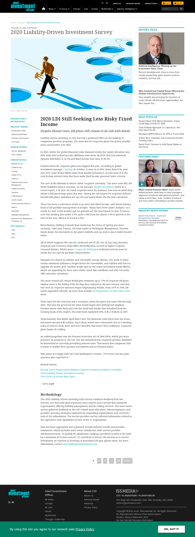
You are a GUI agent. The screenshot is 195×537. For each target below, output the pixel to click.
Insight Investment (18, 189)
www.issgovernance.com (128, 503)
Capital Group (16, 167)
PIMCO (14, 207)
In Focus (63, 9)
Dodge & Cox (16, 175)
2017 (13, 237)
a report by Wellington (86, 249)
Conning (14, 171)
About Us (117, 3)
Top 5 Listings (16, 155)
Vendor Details (19, 160)
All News (49, 499)
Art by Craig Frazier (18, 111)
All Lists (48, 507)
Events (95, 9)
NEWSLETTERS (151, 3)
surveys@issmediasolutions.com (80, 444)
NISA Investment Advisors (21, 203)
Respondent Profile (18, 131)
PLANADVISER (129, 495)
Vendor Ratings (19, 147)
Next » (127, 460)
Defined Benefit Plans (19, 134)
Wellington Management (20, 215)
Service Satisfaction (18, 151)
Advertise (88, 503)
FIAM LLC (15, 179)
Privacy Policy (85, 529)
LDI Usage (15, 142)
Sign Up (179, 3)
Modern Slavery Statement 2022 (132, 517)
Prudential (15, 211)
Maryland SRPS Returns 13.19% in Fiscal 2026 (161, 134)
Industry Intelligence (126, 9)
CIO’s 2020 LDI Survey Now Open (58, 376)
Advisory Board (133, 3)
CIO (118, 495)
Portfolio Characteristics (20, 138)
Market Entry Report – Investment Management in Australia (152, 217)
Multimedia (106, 9)
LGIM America (16, 196)
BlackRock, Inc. (17, 164)
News (51, 9)
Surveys (76, 9)
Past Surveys (18, 226)
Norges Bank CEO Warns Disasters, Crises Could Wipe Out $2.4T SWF (159, 122)
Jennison (14, 192)
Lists (86, 9)
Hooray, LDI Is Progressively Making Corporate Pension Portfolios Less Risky (81, 370)
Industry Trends (19, 127)
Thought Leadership (55, 519)
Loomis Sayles (16, 200)
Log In (167, 3)
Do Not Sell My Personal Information (134, 520)
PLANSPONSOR (147, 495)
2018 (13, 234)
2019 (13, 230)
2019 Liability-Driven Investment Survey (62, 373)
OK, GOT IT (171, 529)
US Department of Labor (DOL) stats (111, 291)
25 (118, 460)
